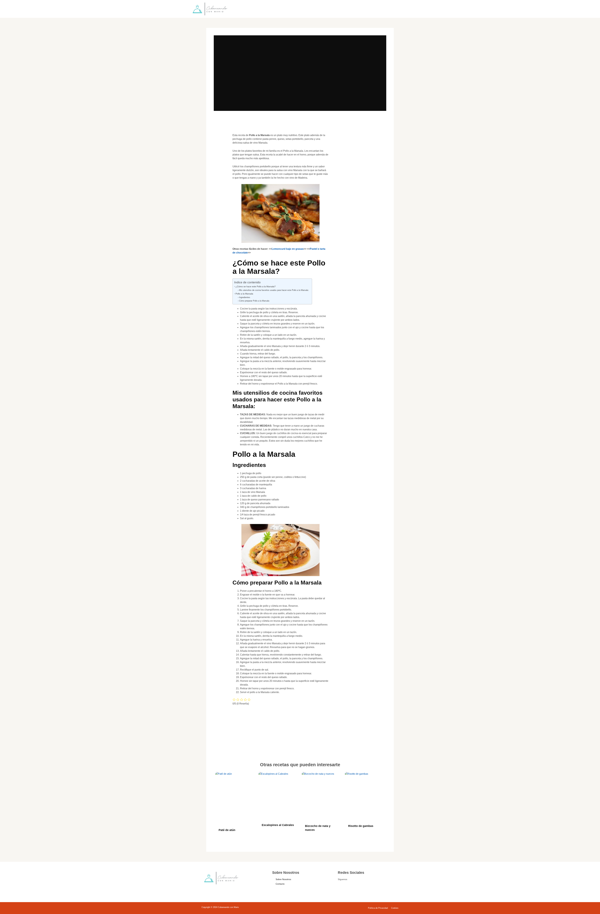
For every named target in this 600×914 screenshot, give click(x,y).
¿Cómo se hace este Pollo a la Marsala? (255, 286)
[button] (220, 140)
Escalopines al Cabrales (278, 825)
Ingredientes (244, 297)
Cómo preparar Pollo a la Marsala (254, 301)
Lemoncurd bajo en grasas (288, 249)
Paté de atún (227, 830)
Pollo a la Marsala (244, 293)
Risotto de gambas (360, 826)
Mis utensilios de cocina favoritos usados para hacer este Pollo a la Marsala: (274, 290)
